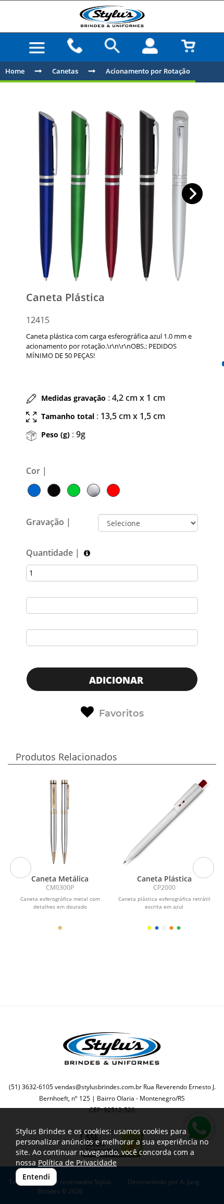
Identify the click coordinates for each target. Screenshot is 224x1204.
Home (14, 71)
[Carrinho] (188, 46)
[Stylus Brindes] (112, 16)
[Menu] (37, 48)
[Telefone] (74, 46)
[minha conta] (150, 46)
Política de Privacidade (77, 1162)
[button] (192, 194)
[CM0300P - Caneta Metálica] (60, 822)
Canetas (65, 71)
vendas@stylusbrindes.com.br (98, 1086)
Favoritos (121, 713)
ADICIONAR (114, 680)
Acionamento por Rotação (148, 71)
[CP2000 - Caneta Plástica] (164, 822)
